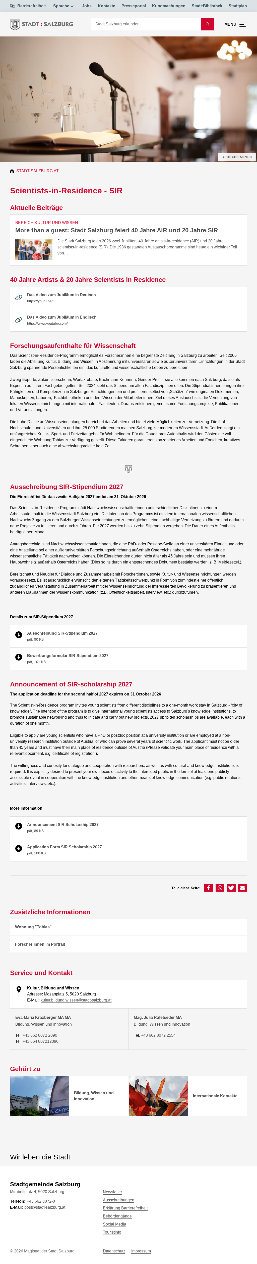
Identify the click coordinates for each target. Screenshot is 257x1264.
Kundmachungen (168, 6)
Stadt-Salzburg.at (37, 171)
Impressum (141, 1251)
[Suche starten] (207, 24)
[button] (208, 888)
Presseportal (133, 6)
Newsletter (112, 1192)
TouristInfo (112, 1232)
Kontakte (106, 6)
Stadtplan (238, 6)
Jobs (87, 6)
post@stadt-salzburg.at (44, 1207)
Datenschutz (114, 1251)
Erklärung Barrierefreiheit (125, 1208)
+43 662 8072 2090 (40, 1035)
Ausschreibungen (118, 1200)
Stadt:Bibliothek (207, 6)
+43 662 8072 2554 (158, 1035)
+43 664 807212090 (40, 1041)
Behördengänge (117, 1216)
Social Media (114, 1224)
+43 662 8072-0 (41, 1201)
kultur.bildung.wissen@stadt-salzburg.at (76, 1000)
